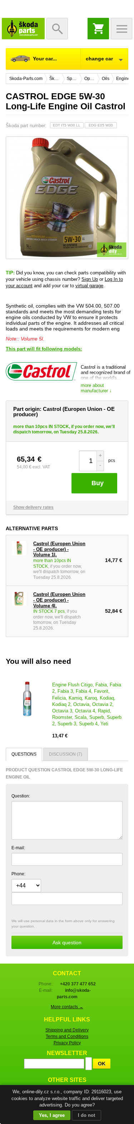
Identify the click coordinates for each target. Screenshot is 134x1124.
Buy (97, 483)
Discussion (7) (65, 754)
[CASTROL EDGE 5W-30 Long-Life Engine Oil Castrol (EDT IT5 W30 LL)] (67, 197)
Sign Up (89, 279)
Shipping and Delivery (67, 1030)
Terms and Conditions (67, 1036)
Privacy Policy (67, 1042)
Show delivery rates (33, 507)
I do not (86, 1115)
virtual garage (89, 285)
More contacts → (67, 1006)
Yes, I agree (52, 1115)
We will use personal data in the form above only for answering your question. (63, 932)
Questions (23, 754)
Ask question (67, 942)
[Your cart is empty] (98, 28)
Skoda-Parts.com (23, 28)
